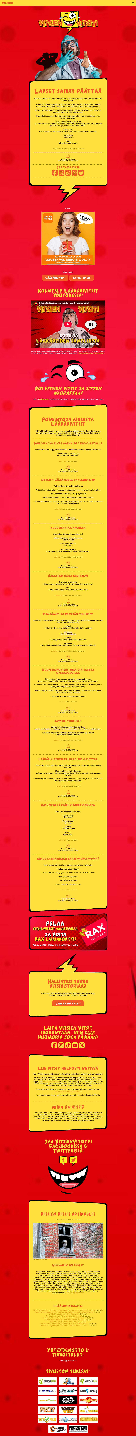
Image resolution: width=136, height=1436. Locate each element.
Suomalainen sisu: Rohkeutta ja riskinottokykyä (64, 1316)
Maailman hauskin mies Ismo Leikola (64, 1322)
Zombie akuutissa (68, 720)
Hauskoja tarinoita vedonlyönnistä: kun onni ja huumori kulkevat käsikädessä (64, 1312)
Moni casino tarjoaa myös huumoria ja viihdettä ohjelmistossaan (64, 1326)
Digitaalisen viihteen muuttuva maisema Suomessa (64, 1320)
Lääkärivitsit (55, 277)
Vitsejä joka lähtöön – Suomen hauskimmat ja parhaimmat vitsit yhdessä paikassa (64, 1310)
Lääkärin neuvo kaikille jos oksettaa (68, 759)
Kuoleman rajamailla (68, 527)
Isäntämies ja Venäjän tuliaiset (68, 614)
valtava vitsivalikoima (51, 1082)
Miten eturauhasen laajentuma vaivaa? (68, 858)
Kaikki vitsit (82, 277)
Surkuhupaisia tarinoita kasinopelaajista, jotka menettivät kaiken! (64, 1324)
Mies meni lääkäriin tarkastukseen (68, 805)
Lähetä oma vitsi (68, 1003)
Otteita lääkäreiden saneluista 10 (68, 479)
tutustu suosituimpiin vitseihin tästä (68, 1091)
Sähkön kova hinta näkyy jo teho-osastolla (68, 443)
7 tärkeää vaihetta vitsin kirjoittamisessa (64, 1314)
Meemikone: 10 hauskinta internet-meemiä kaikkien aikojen (64, 1318)
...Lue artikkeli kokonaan (75, 1293)
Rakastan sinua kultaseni (68, 575)
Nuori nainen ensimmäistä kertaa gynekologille (68, 671)
